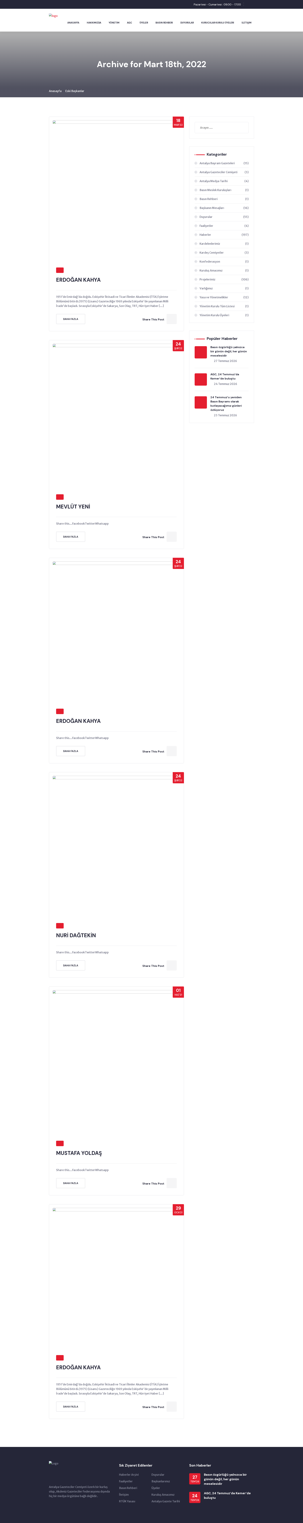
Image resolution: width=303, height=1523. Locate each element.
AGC (129, 22)
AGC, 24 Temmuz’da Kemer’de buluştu (224, 376)
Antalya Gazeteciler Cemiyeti (224, 172)
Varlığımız (224, 288)
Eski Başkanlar (74, 91)
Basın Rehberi (164, 22)
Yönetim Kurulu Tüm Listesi (224, 306)
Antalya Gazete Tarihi (166, 1501)
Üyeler (144, 22)
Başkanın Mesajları (224, 208)
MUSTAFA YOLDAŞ (79, 1153)
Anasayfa (73, 22)
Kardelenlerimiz (224, 243)
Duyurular (187, 22)
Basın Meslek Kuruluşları (224, 190)
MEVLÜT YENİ (73, 506)
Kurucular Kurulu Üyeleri (217, 22)
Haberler (224, 234)
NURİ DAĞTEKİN (76, 935)
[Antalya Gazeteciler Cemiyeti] (53, 15)
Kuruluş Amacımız (224, 270)
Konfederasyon (224, 261)
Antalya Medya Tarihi (224, 181)
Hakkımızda (94, 22)
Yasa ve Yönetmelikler (224, 297)
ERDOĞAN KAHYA (78, 279)
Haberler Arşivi (129, 1474)
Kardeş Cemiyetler (224, 252)
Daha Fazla (70, 319)
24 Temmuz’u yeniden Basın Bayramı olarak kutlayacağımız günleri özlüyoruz (226, 403)
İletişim (246, 22)
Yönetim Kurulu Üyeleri (224, 315)
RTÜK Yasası (127, 1501)
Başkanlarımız (161, 1481)
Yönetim (114, 22)
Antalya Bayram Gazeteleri (224, 163)
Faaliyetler (224, 226)
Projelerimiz (224, 279)
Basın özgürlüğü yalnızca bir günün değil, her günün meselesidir (228, 351)
